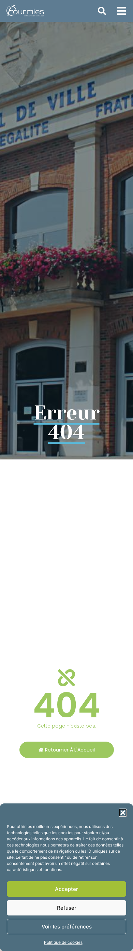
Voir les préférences (67, 926)
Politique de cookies (63, 942)
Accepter (66, 889)
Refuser (66, 908)
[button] (122, 812)
